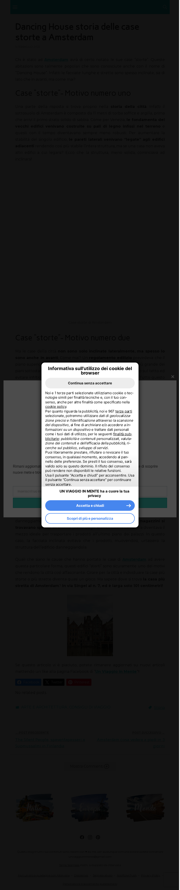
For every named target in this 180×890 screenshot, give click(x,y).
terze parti (123, 411)
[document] (90, 439)
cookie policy (55, 406)
